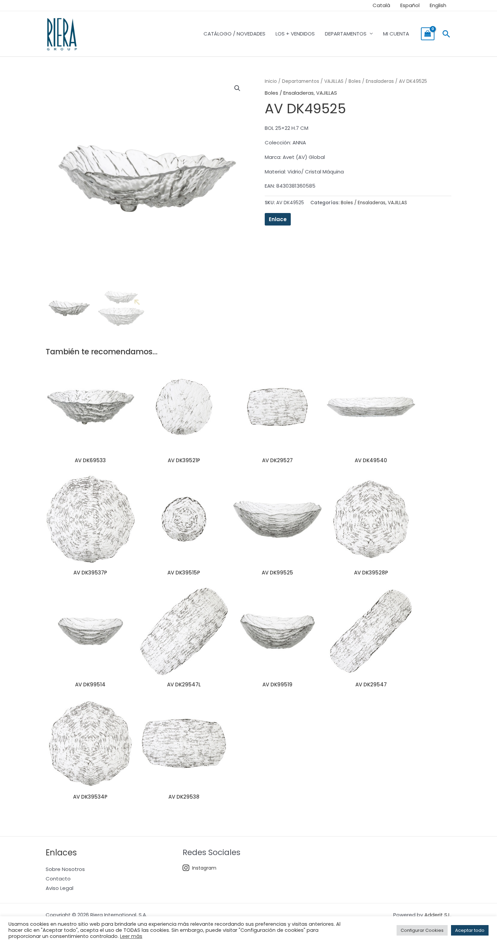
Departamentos (300, 81)
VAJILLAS (334, 81)
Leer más (131, 936)
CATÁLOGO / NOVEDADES (234, 33)
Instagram (204, 868)
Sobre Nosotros (65, 869)
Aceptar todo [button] (469, 930)
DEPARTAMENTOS (345, 33)
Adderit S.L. (437, 914)
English (438, 5)
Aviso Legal (59, 888)
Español (410, 5)
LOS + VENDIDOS (295, 33)
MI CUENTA (396, 33)
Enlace (278, 219)
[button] (446, 34)
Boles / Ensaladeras (371, 81)
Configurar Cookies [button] (422, 930)
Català (381, 5)
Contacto (58, 878)
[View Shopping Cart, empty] (427, 33)
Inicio (271, 81)
